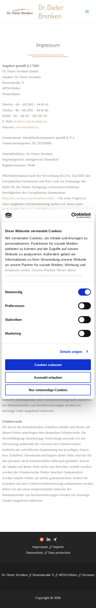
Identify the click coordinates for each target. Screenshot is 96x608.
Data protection (59, 553)
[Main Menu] (87, 11)
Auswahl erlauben (48, 377)
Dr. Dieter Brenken (51, 11)
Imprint (58, 547)
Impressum (40, 547)
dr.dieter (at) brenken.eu (30, 121)
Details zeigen (71, 351)
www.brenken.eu (26, 127)
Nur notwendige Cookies (48, 390)
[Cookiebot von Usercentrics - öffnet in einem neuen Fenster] (71, 215)
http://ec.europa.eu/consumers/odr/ (28, 198)
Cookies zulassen (48, 365)
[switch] (84, 305)
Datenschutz (34, 553)
